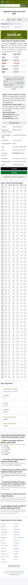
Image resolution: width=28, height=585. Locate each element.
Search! (26, 5)
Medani (4, 551)
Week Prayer (18, 24)
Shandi (17, 556)
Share (15, 169)
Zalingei (4, 562)
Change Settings (14, 123)
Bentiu (4, 526)
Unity (3, 559)
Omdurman (5, 554)
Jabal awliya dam (19, 537)
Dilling (4, 529)
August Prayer (5, 27)
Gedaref (17, 535)
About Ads (21, 571)
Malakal (17, 548)
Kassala (4, 543)
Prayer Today (4, 24)
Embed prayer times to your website (14, 177)
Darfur (17, 526)
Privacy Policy (14, 571)
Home (7, 2)
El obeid (4, 535)
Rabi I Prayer (18, 27)
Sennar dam (5, 556)
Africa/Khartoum (17, 158)
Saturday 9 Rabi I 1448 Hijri (10, 391)
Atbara (4, 524)
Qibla (8, 19)
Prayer (3, 19)
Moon (13, 19)
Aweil (16, 524)
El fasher (17, 532)
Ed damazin (5, 532)
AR (26, 2)
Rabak (16, 554)
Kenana (17, 543)
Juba (3, 540)
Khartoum (5, 545)
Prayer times (20, 573)
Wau (16, 559)
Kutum (4, 548)
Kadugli (17, 540)
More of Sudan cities (13, 566)
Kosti (16, 545)
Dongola (17, 529)
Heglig (4, 537)
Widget (19, 19)
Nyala (16, 551)
